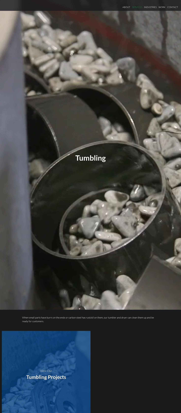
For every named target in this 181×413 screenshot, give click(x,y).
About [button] (126, 7)
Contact (172, 7)
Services (137, 7)
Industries (150, 7)
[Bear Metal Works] (26, 6)
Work (162, 7)
